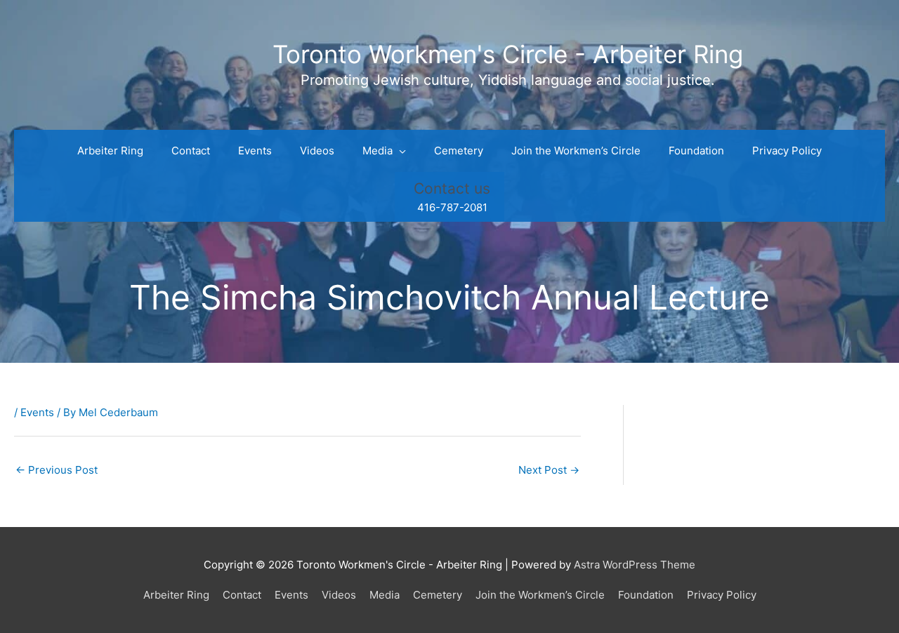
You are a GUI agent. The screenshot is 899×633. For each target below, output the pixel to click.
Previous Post (56, 470)
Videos (339, 594)
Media (384, 594)
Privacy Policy (721, 594)
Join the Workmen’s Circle (540, 594)
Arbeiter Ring (176, 594)
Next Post (548, 470)
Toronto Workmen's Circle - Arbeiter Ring (508, 54)
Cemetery (437, 594)
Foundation (646, 594)
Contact (242, 594)
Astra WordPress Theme (634, 564)
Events (37, 412)
